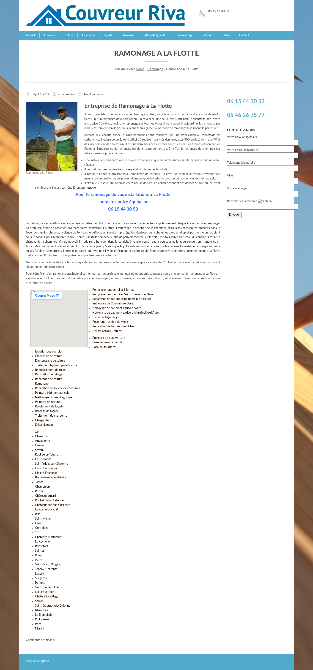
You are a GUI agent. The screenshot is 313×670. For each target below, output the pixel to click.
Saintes (39, 550)
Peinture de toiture (47, 402)
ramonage (132, 123)
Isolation (207, 35)
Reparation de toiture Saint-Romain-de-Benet (121, 299)
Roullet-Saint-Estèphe (49, 500)
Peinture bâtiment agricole (52, 392)
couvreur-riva (66, 94)
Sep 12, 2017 (40, 94)
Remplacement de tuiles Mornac (113, 289)
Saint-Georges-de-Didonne (52, 605)
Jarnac (39, 482)
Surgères (41, 578)
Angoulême (42, 440)
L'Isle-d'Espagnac (46, 473)
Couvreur (49, 35)
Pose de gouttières (104, 347)
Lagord (39, 573)
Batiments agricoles (154, 35)
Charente (41, 436)
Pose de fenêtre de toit (107, 342)
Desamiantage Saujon (106, 317)
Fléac (38, 523)
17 (37, 532)
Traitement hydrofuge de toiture (56, 365)
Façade (108, 35)
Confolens (41, 527)
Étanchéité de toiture (49, 356)
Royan (39, 555)
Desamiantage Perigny (107, 331)
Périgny (40, 582)
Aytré (38, 560)
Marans (40, 628)
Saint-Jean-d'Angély (48, 564)
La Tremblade (43, 614)
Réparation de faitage (49, 374)
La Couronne (43, 459)
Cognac (40, 445)
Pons (38, 624)
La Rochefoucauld (46, 509)
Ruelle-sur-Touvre (46, 454)
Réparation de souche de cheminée (57, 388)
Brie (37, 514)
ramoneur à (133, 223)
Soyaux (39, 450)
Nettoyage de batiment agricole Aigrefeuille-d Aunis (126, 312)
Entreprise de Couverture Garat (113, 303)
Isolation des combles (49, 351)
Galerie (226, 35)
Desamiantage (184, 35)
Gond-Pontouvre (46, 468)
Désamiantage (44, 424)
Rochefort (41, 546)
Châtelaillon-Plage (46, 596)
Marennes (41, 610)
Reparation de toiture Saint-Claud (113, 326)
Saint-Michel (43, 518)
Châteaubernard (45, 495)
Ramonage (155, 69)
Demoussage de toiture (50, 360)
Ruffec (39, 491)
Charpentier (43, 420)
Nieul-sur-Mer (44, 592)
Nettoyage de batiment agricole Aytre (116, 308)
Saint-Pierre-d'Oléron (49, 587)
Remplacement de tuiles (50, 370)
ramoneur (199, 251)
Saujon (39, 601)
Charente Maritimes (48, 537)
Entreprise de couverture (108, 337)
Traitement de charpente (51, 415)
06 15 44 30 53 (218, 11)
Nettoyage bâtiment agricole (53, 397)
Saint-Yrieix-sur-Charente (51, 463)
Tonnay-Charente (46, 569)
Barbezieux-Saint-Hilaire (50, 477)
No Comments (93, 94)
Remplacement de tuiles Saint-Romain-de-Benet (123, 294)
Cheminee (127, 35)
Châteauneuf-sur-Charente (52, 505)
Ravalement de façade (49, 406)
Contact (244, 35)
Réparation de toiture (49, 379)
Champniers (43, 486)
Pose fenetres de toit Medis (110, 321)
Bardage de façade (47, 411)
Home (140, 69)
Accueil (30, 35)
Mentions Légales (37, 661)
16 (37, 431)
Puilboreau (42, 619)
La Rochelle (42, 541)
